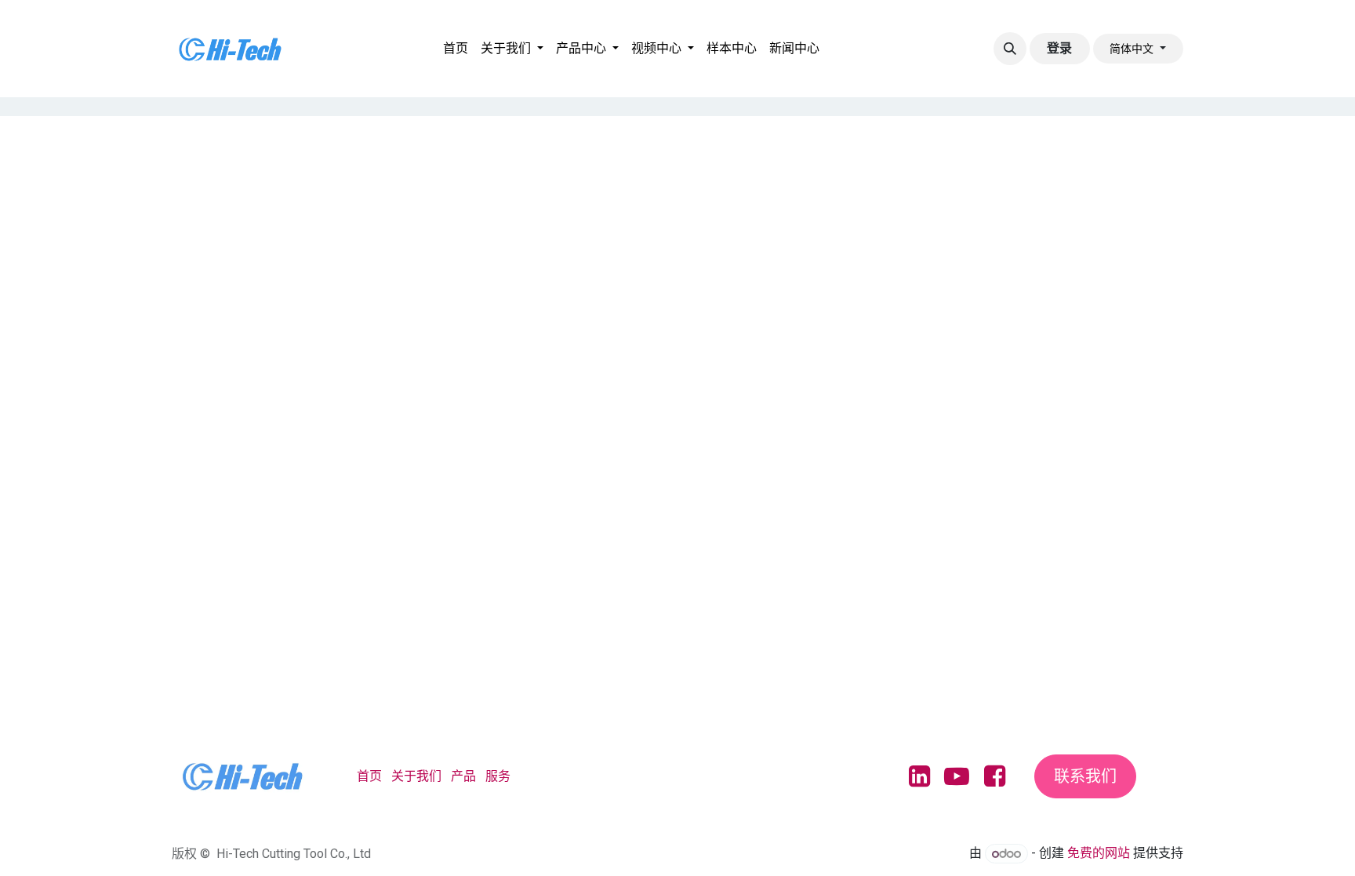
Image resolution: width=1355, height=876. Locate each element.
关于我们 (416, 776)
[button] (1010, 48)
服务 (497, 776)
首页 (369, 776)
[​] (836, 67)
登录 (1059, 48)
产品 (463, 776)
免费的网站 (1098, 853)
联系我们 (1085, 776)
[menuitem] (455, 48)
